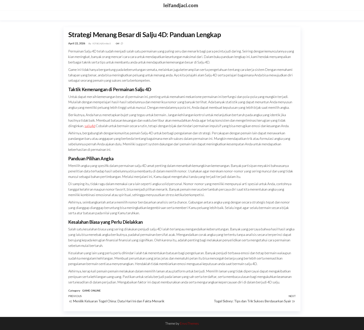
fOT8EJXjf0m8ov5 (102, 43)
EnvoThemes (189, 323)
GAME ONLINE (91, 290)
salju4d (90, 126)
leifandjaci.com (180, 5)
